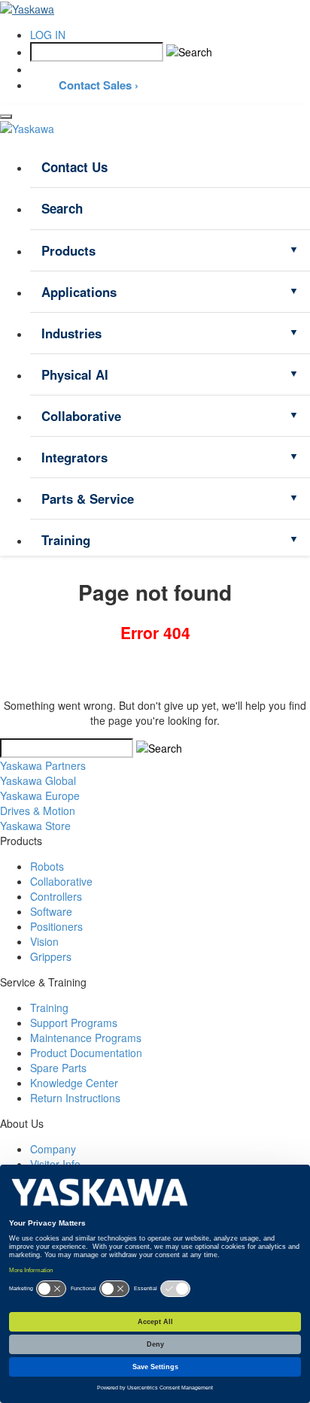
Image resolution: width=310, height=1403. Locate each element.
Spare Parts (58, 1067)
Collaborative (81, 416)
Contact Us (74, 167)
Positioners (56, 926)
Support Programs (73, 1022)
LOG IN (47, 34)
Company (53, 1148)
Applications (79, 292)
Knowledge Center (74, 1082)
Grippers (50, 956)
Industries (71, 333)
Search (62, 208)
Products (68, 250)
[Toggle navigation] (6, 116)
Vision (44, 941)
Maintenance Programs (85, 1037)
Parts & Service (87, 498)
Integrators (74, 457)
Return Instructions (75, 1097)
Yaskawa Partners (43, 765)
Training (65, 540)
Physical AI (74, 374)
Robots (47, 866)
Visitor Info (55, 1163)
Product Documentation (86, 1052)
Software (51, 911)
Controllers (56, 896)
